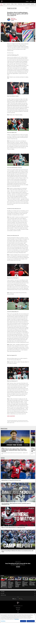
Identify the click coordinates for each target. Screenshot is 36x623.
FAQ (18, 610)
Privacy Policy (18, 607)
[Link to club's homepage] (2, 1)
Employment (18, 609)
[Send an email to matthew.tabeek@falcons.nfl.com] (13, 20)
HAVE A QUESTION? (11, 416)
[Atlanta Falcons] (18, 603)
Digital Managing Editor (14, 19)
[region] (18, 618)
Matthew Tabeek (13, 18)
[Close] (34, 615)
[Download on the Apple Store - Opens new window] (15, 599)
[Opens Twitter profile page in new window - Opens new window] (11, 20)
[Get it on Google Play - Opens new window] (21, 599)
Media (18, 612)
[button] (18, 567)
